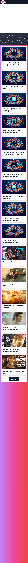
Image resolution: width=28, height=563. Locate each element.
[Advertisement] (14, 18)
